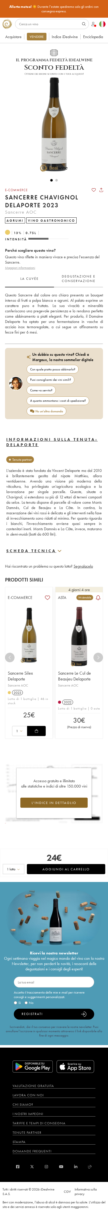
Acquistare (13, 36)
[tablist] (54, 278)
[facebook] (17, 1166)
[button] (51, 124)
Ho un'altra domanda (49, 411)
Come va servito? (41, 390)
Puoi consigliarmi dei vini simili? (50, 379)
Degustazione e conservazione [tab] (78, 278)
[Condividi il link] (101, 190)
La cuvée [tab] (29, 278)
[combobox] (19, 731)
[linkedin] (75, 1166)
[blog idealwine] (90, 1166)
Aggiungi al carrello (66, 869)
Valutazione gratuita (33, 1085)
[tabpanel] (54, 314)
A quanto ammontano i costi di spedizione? (58, 400)
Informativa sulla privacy (86, 1191)
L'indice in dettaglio (54, 802)
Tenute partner (27, 1132)
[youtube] (61, 1166)
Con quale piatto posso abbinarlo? (52, 369)
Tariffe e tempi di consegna (39, 1123)
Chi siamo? (23, 1104)
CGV (67, 1191)
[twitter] (32, 1166)
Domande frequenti (32, 1151)
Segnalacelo (83, 566)
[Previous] (10, 657)
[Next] (98, 657)
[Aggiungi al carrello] (36, 731)
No (31, 1002)
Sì (19, 1002)
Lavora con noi (28, 1095)
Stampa (19, 1142)
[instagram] (46, 1166)
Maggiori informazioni (20, 267)
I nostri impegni (28, 1113)
